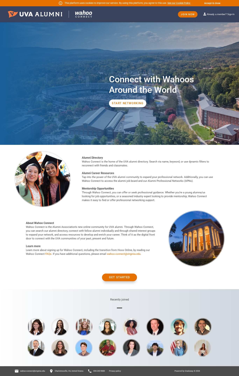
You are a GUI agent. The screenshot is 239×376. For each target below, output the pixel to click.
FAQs (48, 254)
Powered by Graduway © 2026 (187, 371)
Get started (119, 277)
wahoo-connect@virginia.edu (123, 254)
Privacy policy (115, 371)
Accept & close (212, 3)
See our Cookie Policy (179, 3)
